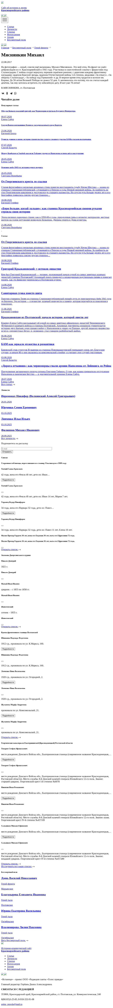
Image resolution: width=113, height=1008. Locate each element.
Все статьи (7, 384)
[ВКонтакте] (3, 93)
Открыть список (9, 549)
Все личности (8, 438)
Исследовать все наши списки (16, 866)
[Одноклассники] (7, 93)
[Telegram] (11, 93)
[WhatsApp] (15, 93)
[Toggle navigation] (4, 20)
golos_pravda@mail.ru (11, 1004)
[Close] (2, 492)
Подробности (8, 480)
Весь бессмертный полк (13, 940)
